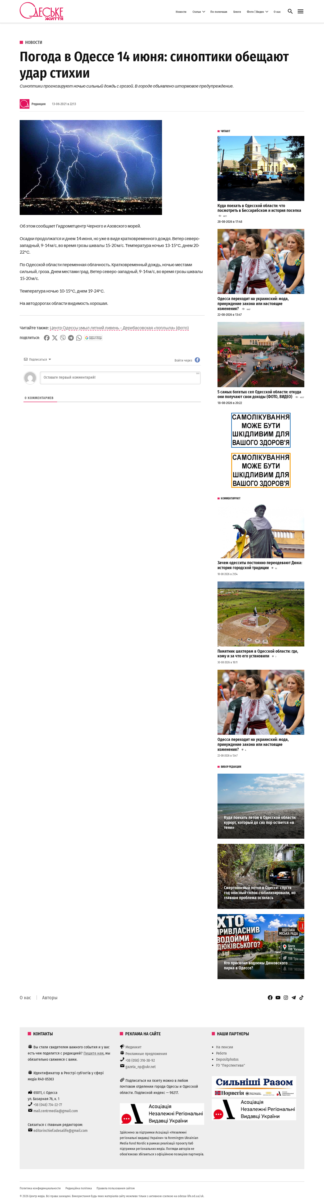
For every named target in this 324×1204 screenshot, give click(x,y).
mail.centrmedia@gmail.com (55, 1111)
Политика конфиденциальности (40, 1188)
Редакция (39, 104)
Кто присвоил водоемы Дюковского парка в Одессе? (255, 966)
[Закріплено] (300, 11)
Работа (221, 1053)
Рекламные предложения (146, 1053)
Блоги (237, 11)
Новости (181, 11)
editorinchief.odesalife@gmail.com (60, 1130)
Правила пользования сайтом (116, 1188)
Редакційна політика (78, 1188)
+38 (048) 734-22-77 (47, 1104)
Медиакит (133, 1047)
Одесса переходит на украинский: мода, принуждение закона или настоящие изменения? (253, 303)
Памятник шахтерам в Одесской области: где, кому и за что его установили (258, 654)
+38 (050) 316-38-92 (140, 1060)
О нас (277, 11)
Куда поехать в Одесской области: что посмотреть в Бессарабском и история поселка (259, 208)
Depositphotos (227, 1059)
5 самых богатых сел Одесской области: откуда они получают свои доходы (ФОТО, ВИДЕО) (259, 395)
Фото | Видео (255, 11)
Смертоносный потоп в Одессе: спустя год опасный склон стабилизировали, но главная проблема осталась (260, 892)
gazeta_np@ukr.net (140, 1067)
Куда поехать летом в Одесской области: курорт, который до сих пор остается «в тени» (260, 822)
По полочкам (218, 11)
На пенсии (224, 1047)
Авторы (49, 997)
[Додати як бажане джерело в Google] (93, 338)
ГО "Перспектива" (230, 1065)
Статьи (197, 11)
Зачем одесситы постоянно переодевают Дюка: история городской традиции (260, 565)
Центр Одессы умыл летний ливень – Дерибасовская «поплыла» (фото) (119, 327)
